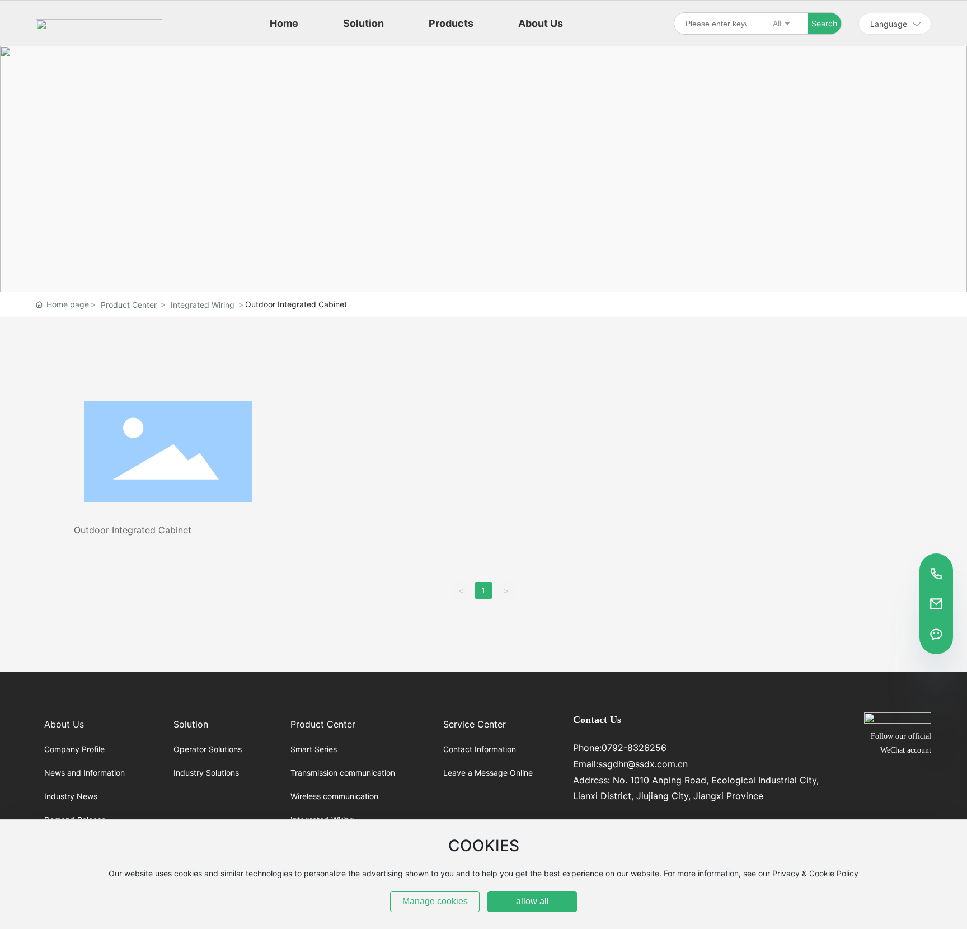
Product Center (129, 304)
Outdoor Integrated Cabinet (132, 530)
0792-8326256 (634, 747)
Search (824, 23)
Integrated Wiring (202, 304)
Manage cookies (435, 901)
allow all (532, 901)
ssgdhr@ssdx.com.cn (643, 764)
